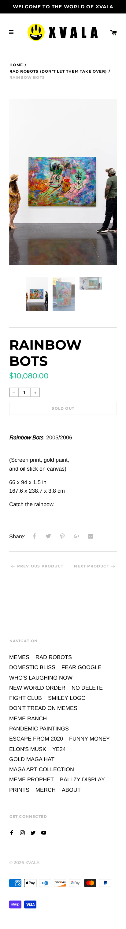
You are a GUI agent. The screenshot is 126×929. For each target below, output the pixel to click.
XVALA (32, 862)
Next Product (91, 566)
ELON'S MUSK (27, 749)
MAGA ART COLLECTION (41, 769)
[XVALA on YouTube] (43, 832)
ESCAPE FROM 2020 (36, 739)
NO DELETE (87, 688)
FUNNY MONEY (89, 739)
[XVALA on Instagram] (22, 832)
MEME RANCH (28, 718)
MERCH (45, 790)
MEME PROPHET (31, 779)
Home (16, 65)
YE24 (59, 749)
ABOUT (71, 790)
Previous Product (40, 566)
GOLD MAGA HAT (31, 759)
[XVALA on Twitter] (33, 832)
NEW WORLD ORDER (37, 688)
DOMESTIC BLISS (32, 667)
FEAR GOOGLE (81, 667)
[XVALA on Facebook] (11, 832)
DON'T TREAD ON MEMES (43, 708)
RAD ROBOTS (53, 657)
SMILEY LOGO (67, 698)
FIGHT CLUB (25, 698)
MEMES (19, 657)
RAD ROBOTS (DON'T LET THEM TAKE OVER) (58, 71)
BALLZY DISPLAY (82, 779)
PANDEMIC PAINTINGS (39, 729)
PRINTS (19, 790)
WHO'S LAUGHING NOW (40, 678)
